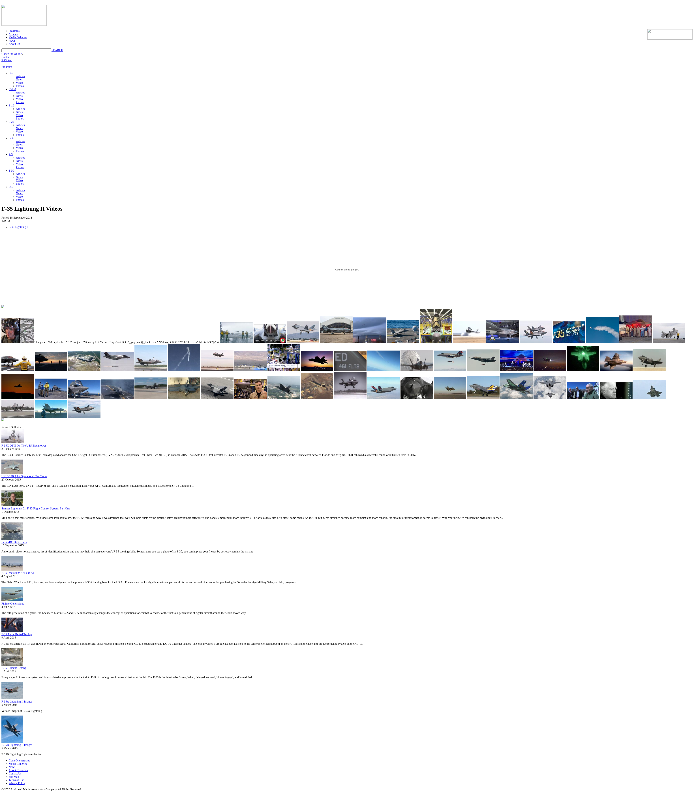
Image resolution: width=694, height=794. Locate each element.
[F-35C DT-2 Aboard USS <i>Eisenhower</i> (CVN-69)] (236, 332)
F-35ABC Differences (14, 542)
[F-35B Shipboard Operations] (84, 389)
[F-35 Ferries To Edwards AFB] (550, 387)
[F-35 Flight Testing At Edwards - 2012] (350, 361)
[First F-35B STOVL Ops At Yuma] (217, 360)
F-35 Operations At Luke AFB (19, 572)
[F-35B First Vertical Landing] (583, 390)
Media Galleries (18, 37)
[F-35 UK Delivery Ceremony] (516, 360)
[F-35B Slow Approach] (649, 389)
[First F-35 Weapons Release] (483, 360)
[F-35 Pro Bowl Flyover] (369, 330)
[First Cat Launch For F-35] (150, 388)
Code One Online (11, 53)
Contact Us (15, 773)
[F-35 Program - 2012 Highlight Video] (317, 361)
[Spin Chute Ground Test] (416, 360)
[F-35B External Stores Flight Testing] (616, 361)
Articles (13, 34)
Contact (5, 57)
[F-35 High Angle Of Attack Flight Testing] (383, 361)
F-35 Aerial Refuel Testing (16, 634)
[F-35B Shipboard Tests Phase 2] (51, 361)
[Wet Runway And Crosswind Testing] (469, 332)
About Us (14, 43)
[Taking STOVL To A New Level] (616, 390)
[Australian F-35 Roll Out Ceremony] (502, 331)
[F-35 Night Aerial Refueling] (583, 358)
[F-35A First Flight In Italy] (270, 333)
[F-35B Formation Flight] (536, 332)
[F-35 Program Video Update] (436, 326)
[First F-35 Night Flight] (17, 386)
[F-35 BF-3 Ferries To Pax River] (51, 409)
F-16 (11, 105)
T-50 (11, 170)
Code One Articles (19, 760)
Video (19, 82)
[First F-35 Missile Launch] (117, 361)
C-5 (11, 72)
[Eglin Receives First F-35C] (84, 361)
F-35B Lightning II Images (16, 744)
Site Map (14, 776)
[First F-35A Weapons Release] (450, 361)
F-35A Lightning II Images (16, 701)
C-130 (12, 89)
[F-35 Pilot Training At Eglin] (569, 332)
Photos (20, 85)
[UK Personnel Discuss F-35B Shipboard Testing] (17, 361)
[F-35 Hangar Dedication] (635, 329)
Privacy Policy (17, 783)
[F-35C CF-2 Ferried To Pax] (283, 387)
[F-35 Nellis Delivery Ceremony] (250, 361)
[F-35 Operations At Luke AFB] (303, 332)
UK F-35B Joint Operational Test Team (24, 476)
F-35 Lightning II (19, 227)
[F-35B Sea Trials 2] (669, 333)
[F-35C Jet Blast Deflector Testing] (184, 388)
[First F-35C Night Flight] (550, 360)
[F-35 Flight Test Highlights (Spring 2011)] (383, 388)
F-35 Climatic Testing (13, 667)
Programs (14, 30)
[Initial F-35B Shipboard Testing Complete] (51, 389)
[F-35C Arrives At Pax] (483, 387)
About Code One (18, 770)
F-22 (11, 121)
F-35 (11, 138)
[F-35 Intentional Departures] (184, 357)
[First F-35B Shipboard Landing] (117, 389)
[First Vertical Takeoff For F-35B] (150, 358)
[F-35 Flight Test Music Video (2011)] (416, 388)
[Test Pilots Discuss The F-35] (250, 389)
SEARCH (57, 50)
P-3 (11, 154)
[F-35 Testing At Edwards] (649, 360)
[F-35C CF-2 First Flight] (217, 388)
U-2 (11, 186)
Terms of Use (16, 780)
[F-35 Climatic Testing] (336, 329)
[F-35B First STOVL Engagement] (84, 409)
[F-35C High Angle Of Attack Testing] (602, 330)
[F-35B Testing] (350, 385)
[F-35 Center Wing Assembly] (283, 357)
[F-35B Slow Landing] (17, 409)
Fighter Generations (12, 603)
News (12, 40)
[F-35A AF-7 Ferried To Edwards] (317, 386)
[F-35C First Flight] (516, 386)
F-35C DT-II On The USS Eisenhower (23, 445)
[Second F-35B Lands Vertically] (450, 388)
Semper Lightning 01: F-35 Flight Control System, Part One (35, 508)
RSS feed (6, 60)
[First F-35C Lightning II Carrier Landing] (403, 331)
